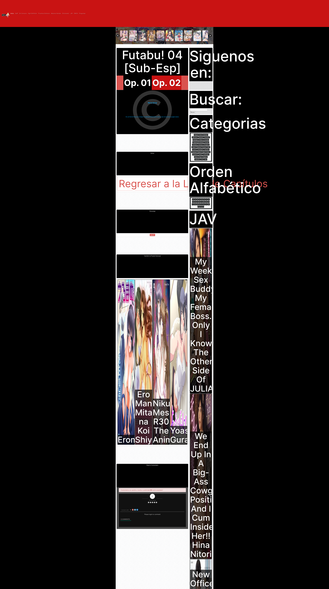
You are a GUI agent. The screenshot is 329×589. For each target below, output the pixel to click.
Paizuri (208, 152)
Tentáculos (206, 154)
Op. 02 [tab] (166, 82)
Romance (195, 154)
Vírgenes (205, 157)
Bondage (195, 139)
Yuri (202, 159)
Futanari (200, 144)
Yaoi (206, 159)
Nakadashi (200, 149)
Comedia (206, 139)
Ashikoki (205, 135)
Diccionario (65, 13)
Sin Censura (23, 13)
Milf (208, 147)
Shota (200, 154)
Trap (200, 157)
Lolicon (194, 149)
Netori (199, 152)
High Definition (32, 13)
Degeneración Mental (198, 142)
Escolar (207, 142)
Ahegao (196, 135)
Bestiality (207, 137)
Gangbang (206, 144)
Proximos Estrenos (44, 13)
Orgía (203, 152)
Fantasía (195, 144)
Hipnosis (199, 147)
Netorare (207, 149)
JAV (71, 13)
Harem (193, 147)
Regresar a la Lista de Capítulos (153, 184)
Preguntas (82, 13)
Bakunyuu (194, 137)
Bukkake (201, 137)
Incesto (204, 147)
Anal (201, 135)
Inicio (12, 13)
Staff (16, 13)
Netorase (194, 152)
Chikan (201, 139)
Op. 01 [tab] (137, 82)
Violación (197, 159)
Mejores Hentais (56, 13)
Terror (196, 157)
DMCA (76, 13)
